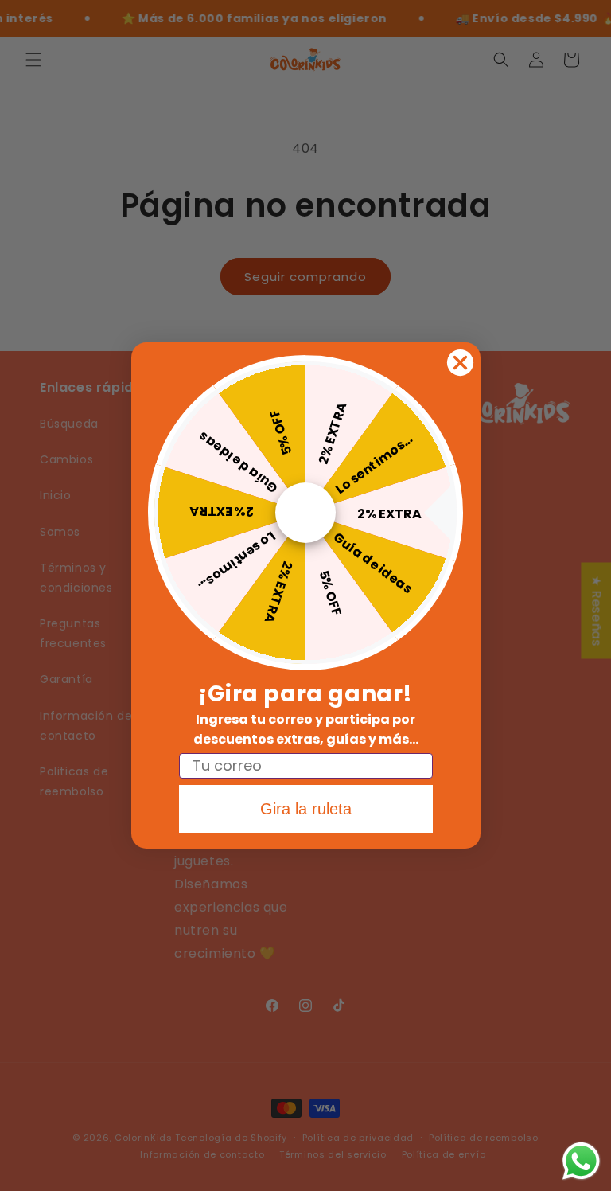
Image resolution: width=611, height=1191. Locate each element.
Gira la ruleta (306, 809)
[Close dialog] (460, 363)
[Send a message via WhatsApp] (581, 1161)
